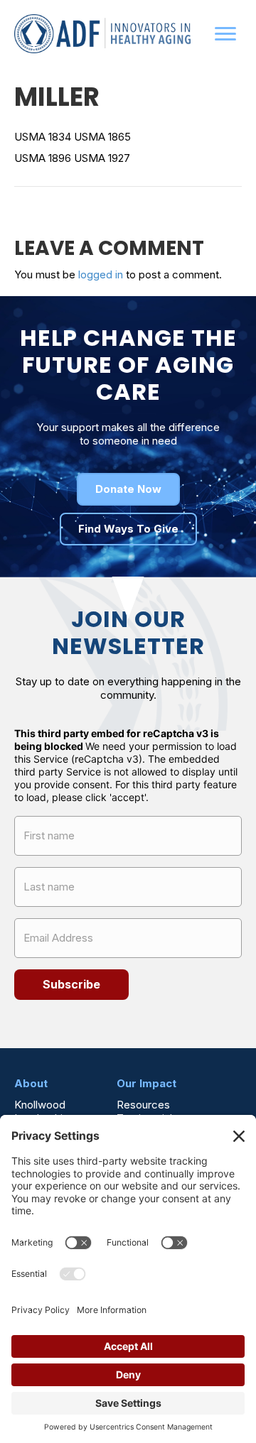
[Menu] (225, 34)
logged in (100, 274)
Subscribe (71, 984)
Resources (143, 1104)
